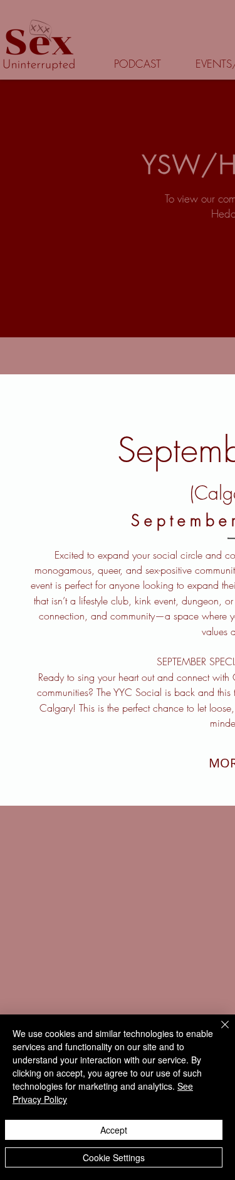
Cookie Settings (114, 1157)
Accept (113, 1130)
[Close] (217, 1032)
